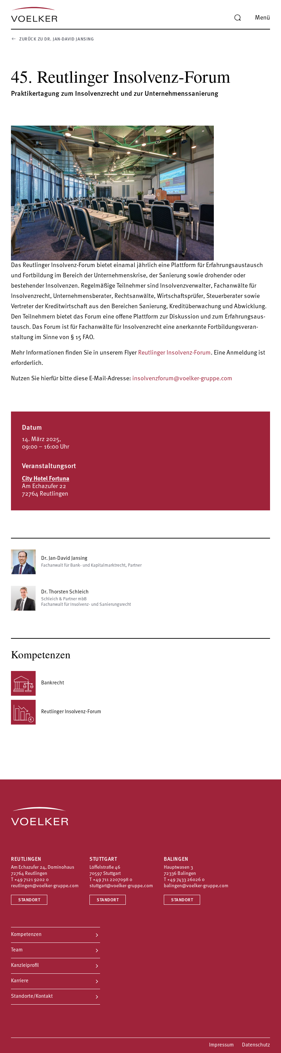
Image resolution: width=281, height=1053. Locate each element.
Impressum (221, 1045)
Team (17, 950)
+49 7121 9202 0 (31, 879)
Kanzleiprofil (25, 965)
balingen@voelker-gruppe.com (196, 886)
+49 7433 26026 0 (186, 879)
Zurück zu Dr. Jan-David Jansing (56, 39)
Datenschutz (256, 1045)
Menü (262, 18)
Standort (29, 900)
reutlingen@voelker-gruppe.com (44, 886)
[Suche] (237, 18)
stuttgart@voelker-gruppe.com (121, 886)
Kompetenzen (26, 934)
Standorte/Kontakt (32, 996)
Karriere (19, 981)
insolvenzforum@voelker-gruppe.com (182, 379)
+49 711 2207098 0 (112, 879)
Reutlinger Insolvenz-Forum (174, 353)
